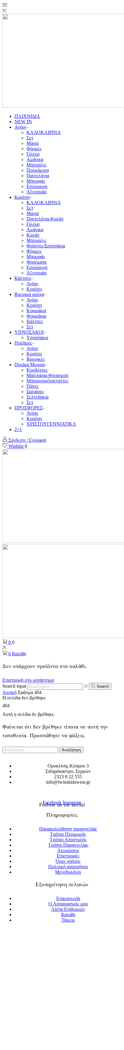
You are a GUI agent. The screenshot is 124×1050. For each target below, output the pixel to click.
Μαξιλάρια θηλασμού (47, 375)
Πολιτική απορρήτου (68, 866)
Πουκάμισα (37, 170)
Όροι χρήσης (68, 861)
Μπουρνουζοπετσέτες (47, 380)
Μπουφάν (35, 181)
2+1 (18, 429)
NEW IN (23, 121)
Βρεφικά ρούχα (29, 294)
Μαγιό (32, 143)
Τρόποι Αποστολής (68, 839)
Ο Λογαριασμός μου (68, 903)
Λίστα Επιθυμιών (68, 909)
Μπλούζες (36, 164)
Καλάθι (68, 914)
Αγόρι (20, 127)
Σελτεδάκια (37, 396)
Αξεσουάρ (36, 191)
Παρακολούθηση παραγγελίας (68, 828)
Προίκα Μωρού (29, 364)
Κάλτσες (22, 278)
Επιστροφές (68, 855)
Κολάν (32, 235)
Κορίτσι (22, 197)
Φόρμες (34, 148)
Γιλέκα (32, 154)
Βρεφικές (35, 359)
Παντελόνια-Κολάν (45, 218)
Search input (14, 686)
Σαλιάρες (35, 391)
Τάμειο (68, 920)
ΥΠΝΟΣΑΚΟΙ (29, 332)
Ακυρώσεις (68, 850)
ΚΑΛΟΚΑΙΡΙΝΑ (43, 132)
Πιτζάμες (23, 343)
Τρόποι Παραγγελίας (68, 845)
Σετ (29, 137)
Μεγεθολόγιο (68, 872)
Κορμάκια (36, 310)
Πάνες (32, 386)
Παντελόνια (37, 175)
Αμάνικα (34, 159)
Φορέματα (36, 262)
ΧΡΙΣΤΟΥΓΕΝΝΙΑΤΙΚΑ (51, 423)
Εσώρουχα (36, 186)
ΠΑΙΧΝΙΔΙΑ (27, 116)
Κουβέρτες (37, 369)
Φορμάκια (36, 316)
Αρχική (9, 692)
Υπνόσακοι (37, 337)
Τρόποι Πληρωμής (68, 834)
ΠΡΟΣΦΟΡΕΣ (28, 407)
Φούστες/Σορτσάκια (45, 245)
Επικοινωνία (68, 898)
